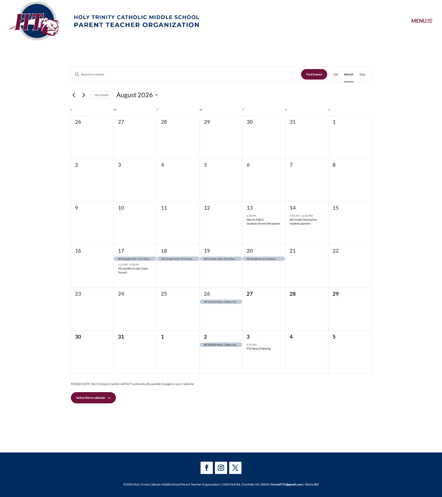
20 (250, 250)
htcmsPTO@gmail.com (286, 484)
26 (207, 293)
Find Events (314, 74)
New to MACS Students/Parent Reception (263, 221)
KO (316, 484)
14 (293, 207)
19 (207, 250)
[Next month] (84, 95)
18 (164, 250)
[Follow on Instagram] (221, 468)
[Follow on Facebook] (207, 468)
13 (250, 207)
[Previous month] (74, 95)
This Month (101, 95)
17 (121, 250)
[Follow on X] (235, 468)
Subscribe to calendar (90, 398)
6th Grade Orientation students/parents (303, 221)
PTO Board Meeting (259, 348)
